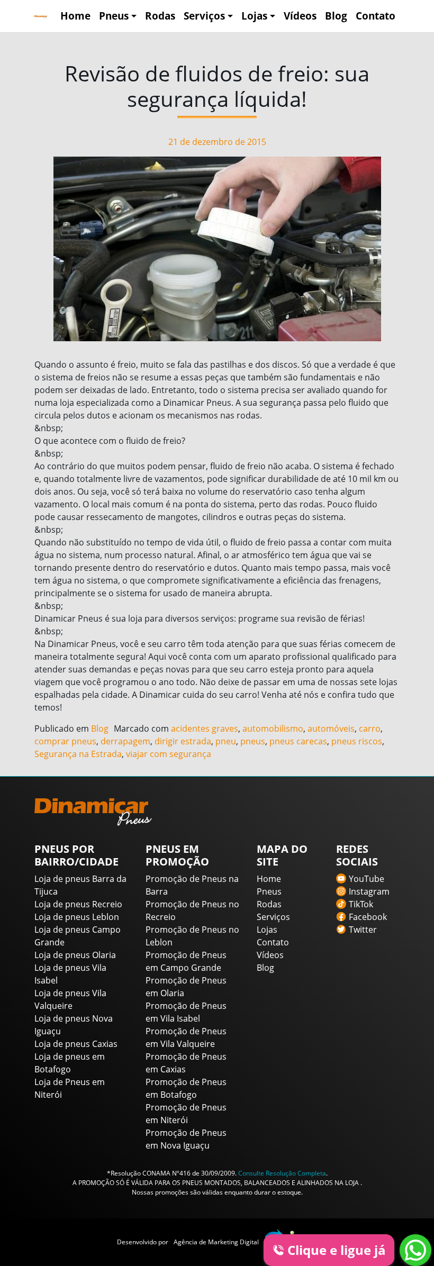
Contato (375, 15)
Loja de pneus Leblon (76, 917)
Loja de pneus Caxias (75, 1044)
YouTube (366, 879)
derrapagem (125, 741)
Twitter (363, 929)
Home (75, 15)
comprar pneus (65, 741)
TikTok (361, 904)
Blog (336, 15)
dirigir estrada (183, 741)
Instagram (369, 891)
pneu (225, 741)
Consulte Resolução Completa (282, 1173)
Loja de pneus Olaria (75, 955)
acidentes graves (204, 728)
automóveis (331, 728)
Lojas (254, 15)
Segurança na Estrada (78, 754)
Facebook (368, 917)
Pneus (114, 15)
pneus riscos (356, 741)
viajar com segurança (168, 754)
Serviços (204, 15)
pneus (252, 741)
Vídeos (300, 15)
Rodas (160, 15)
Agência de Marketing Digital (216, 1241)
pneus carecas (298, 741)
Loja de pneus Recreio (78, 904)
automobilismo (272, 728)
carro (370, 728)
